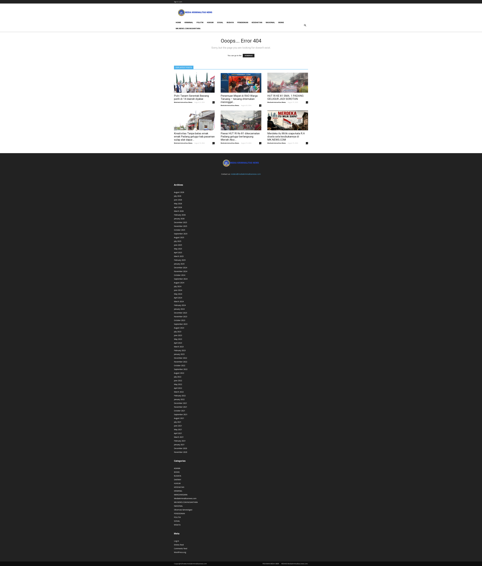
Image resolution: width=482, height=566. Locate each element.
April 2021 (178, 433)
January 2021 (179, 444)
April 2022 (178, 388)
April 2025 (178, 252)
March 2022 (179, 392)
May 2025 (178, 249)
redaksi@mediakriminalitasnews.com (246, 174)
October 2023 (179, 320)
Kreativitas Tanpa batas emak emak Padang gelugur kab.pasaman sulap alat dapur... (194, 136)
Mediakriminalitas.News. (183, 102)
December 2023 (180, 313)
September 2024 (180, 279)
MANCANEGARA (180, 494)
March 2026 (179, 211)
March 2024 (179, 301)
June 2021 (178, 426)
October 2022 (179, 365)
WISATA (177, 525)
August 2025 (179, 237)
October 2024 (179, 275)
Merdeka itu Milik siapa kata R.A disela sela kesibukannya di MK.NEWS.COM (286, 136)
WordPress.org (180, 552)
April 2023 (178, 343)
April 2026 (178, 207)
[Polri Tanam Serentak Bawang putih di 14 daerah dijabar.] (194, 83)
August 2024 (179, 282)
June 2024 (178, 290)
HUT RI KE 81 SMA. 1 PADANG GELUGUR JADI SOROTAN (285, 97)
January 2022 (179, 399)
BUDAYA (230, 22)
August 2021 (179, 418)
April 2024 (178, 297)
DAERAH (177, 479)
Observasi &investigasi (183, 510)
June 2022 (178, 380)
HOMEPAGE (249, 55)
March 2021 (179, 437)
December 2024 (180, 267)
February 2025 (180, 260)
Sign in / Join (178, 2)
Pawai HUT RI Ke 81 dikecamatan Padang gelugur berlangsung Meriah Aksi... (240, 136)
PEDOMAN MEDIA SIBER (271, 564)
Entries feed (179, 545)
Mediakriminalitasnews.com (185, 498)
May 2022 (178, 384)
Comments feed (180, 548)
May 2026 (178, 203)
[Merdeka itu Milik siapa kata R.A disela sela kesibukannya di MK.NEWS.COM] (287, 120)
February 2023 (180, 350)
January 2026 (179, 218)
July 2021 (177, 422)
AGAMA (177, 468)
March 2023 (179, 346)
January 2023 (179, 354)
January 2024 (179, 309)
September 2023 (180, 324)
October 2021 (179, 410)
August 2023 (179, 328)
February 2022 (180, 395)
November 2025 (180, 226)
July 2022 (177, 377)
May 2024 (178, 294)
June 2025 (178, 245)
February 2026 (180, 215)
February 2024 (180, 305)
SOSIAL (220, 22)
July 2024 (177, 286)
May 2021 (178, 429)
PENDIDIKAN (242, 22)
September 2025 (180, 233)
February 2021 (180, 441)
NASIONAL (270, 22)
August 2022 (179, 373)
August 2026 (179, 192)
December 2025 (180, 222)
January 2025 (179, 264)
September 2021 (180, 414)
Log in (176, 541)
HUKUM (210, 22)
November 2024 (180, 271)
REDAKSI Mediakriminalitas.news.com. (294, 564)
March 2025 (179, 256)
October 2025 (179, 230)
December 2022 (180, 358)
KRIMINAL (189, 22)
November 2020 (180, 452)
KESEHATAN (257, 22)
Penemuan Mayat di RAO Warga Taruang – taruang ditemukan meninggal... (239, 99)
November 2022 (180, 362)
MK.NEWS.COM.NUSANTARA (188, 28)
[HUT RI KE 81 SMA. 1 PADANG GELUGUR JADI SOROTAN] (287, 83)
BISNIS (281, 22)
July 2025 (177, 241)
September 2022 (180, 369)
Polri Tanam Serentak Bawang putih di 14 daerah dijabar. (191, 97)
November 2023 (180, 316)
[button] (305, 25)
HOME (178, 22)
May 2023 (178, 339)
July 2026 (177, 196)
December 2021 (180, 403)
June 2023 (178, 335)
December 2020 (180, 448)
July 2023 (177, 331)
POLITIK (200, 22)
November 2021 (180, 407)
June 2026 (178, 200)
